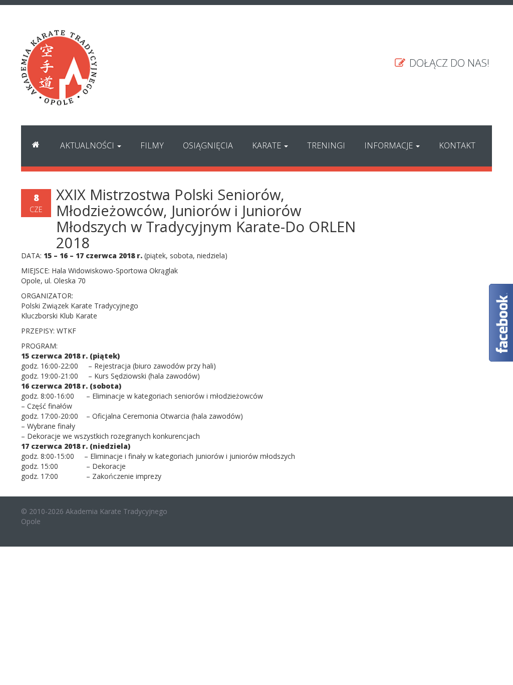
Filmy (152, 145)
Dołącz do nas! (448, 63)
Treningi (326, 145)
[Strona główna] (36, 145)
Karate (267, 145)
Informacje (389, 145)
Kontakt (457, 145)
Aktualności (88, 145)
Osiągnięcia (208, 145)
